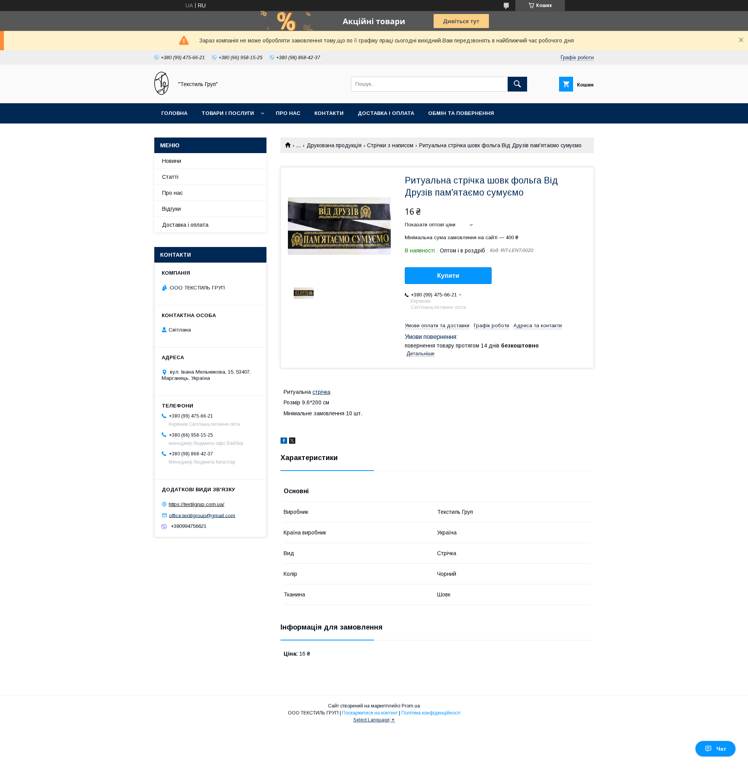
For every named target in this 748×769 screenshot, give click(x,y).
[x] (292, 442)
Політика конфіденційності (430, 713)
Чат (721, 749)
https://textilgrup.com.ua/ (196, 504)
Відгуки (171, 209)
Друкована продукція (334, 145)
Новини (171, 161)
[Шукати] (517, 84)
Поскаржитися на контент (370, 713)
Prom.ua (411, 706)
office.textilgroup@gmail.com (202, 515)
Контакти (329, 113)
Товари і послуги (227, 113)
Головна (174, 113)
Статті (170, 177)
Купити (448, 275)
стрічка (321, 392)
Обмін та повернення (461, 113)
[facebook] (283, 442)
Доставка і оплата (386, 113)
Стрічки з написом (390, 145)
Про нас (288, 113)
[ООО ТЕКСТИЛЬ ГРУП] (161, 93)
